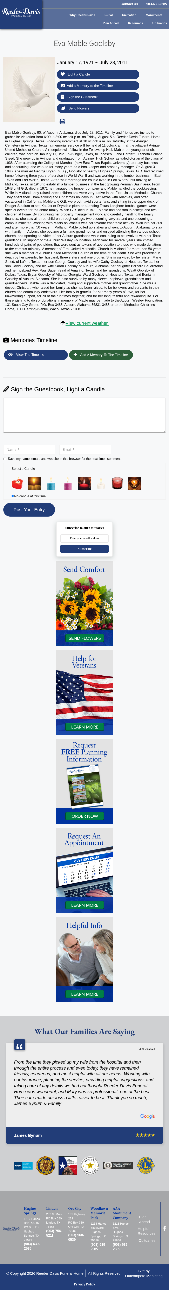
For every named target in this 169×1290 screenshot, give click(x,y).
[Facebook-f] (164, 1228)
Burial (108, 15)
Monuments (154, 15)
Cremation (129, 15)
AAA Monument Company (122, 1213)
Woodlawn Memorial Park (99, 1213)
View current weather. (87, 323)
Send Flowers (78, 108)
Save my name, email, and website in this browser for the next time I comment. (64, 458)
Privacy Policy (84, 1284)
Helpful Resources (147, 1231)
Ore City (74, 1208)
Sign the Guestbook (82, 97)
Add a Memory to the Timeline (90, 86)
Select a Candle (23, 468)
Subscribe (85, 549)
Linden (52, 1208)
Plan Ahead (111, 23)
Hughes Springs (30, 1211)
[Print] (62, 121)
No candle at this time (30, 496)
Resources (135, 23)
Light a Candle (78, 74)
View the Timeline (29, 355)
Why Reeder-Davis (82, 15)
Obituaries (159, 23)
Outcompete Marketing (144, 1276)
